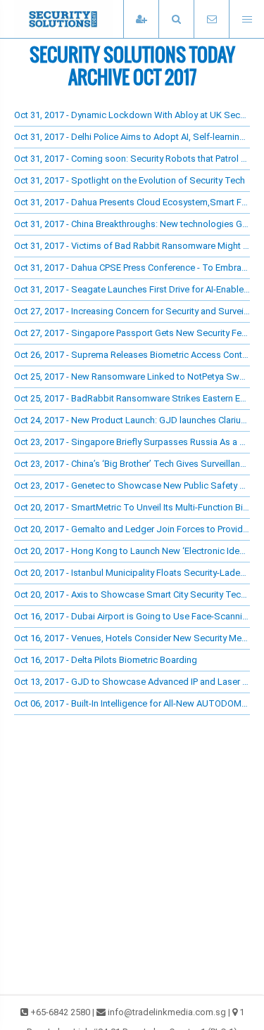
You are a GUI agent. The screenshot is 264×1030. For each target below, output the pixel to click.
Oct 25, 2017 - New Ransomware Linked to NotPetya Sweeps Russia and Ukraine (132, 376)
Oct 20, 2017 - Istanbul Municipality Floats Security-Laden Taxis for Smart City (132, 572)
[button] (176, 19)
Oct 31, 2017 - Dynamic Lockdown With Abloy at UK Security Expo (132, 115)
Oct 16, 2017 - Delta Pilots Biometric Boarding (105, 660)
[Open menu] (246, 19)
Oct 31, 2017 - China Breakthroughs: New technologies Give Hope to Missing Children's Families (132, 224)
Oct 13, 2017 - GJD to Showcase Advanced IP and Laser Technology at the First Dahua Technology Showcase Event (132, 681)
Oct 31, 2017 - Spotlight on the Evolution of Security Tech (129, 180)
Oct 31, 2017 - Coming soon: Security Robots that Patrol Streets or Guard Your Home (132, 158)
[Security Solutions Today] (84, 19)
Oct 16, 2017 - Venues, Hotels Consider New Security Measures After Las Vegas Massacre (132, 638)
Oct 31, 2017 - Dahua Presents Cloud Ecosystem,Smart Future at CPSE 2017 (132, 202)
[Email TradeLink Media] (211, 19)
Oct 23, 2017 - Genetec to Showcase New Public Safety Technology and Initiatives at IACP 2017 (132, 485)
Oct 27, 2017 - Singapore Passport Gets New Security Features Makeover (132, 333)
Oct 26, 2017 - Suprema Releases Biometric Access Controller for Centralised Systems (132, 354)
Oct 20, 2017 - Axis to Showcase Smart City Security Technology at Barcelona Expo (132, 594)
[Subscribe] (140, 19)
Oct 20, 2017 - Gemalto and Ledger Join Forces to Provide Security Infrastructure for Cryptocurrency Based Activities (132, 529)
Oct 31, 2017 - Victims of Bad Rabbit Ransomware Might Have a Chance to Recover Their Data (132, 245)
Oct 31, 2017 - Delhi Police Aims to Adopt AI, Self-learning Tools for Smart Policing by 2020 (132, 136)
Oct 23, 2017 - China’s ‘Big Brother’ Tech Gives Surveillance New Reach (132, 463)
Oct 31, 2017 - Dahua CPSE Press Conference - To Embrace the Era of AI (132, 267)
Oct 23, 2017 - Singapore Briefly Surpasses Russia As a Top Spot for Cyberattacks (132, 442)
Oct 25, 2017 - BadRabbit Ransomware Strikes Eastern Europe (132, 398)
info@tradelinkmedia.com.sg (167, 1012)
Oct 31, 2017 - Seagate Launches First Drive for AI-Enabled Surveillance (132, 289)
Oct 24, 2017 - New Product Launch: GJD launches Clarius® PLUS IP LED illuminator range (132, 420)
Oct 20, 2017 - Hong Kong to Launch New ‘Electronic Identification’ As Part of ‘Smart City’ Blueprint (132, 551)
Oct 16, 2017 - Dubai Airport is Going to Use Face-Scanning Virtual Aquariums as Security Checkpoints (132, 616)
